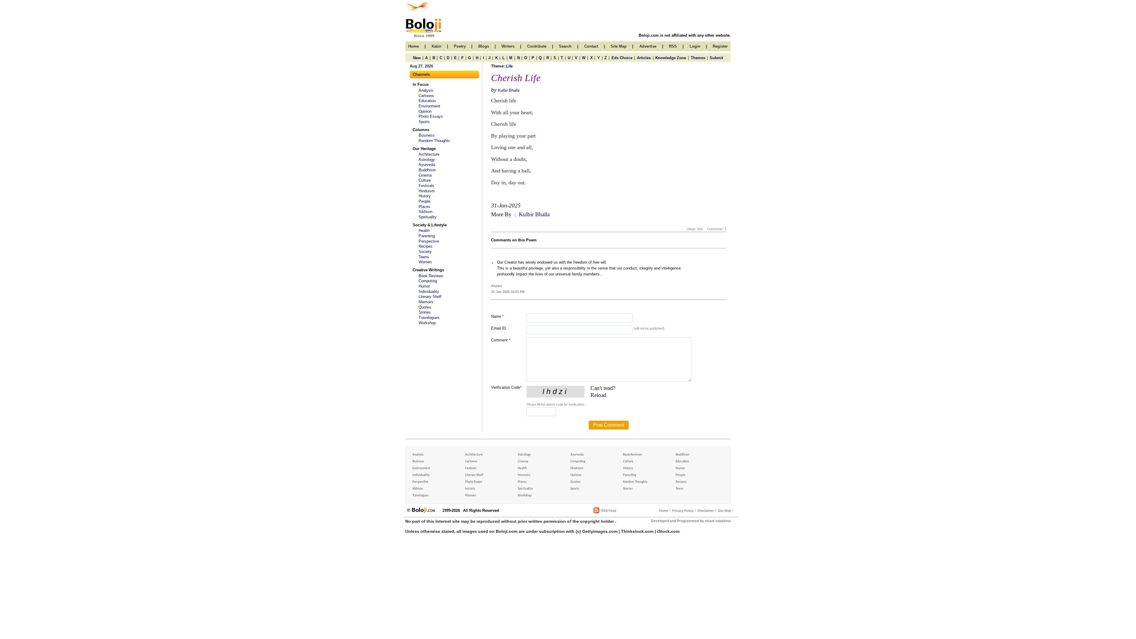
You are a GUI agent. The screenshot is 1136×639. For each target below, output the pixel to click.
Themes (698, 58)
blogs (483, 46)
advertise (647, 46)
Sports (424, 122)
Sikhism (426, 211)
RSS (673, 46)
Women (425, 262)
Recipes (426, 246)
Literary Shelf (430, 296)
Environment (429, 106)
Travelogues (429, 317)
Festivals (426, 185)
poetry (460, 46)
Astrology (427, 159)
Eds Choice (621, 58)
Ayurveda (427, 164)
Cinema (425, 175)
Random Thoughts (434, 140)
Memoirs (426, 302)
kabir (436, 46)
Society (425, 251)
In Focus (421, 84)
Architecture (429, 154)
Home (663, 510)
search (565, 46)
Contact (591, 46)
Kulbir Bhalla (508, 90)
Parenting (427, 236)
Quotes (425, 307)
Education (427, 101)
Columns (421, 130)
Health (424, 230)
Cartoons (426, 95)
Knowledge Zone (670, 58)
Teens (424, 257)
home (413, 46)
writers (507, 46)
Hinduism (427, 191)
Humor (424, 286)
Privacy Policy (683, 510)
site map (619, 46)
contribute (536, 46)
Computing (428, 281)
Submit (716, 58)
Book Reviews (431, 276)
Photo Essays (431, 116)
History (425, 196)
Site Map (724, 510)
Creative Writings (428, 270)
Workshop (427, 323)
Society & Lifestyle (430, 225)
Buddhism (427, 170)
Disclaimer (706, 510)
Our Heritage (424, 148)
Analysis (426, 90)
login (695, 46)
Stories (425, 312)
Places (424, 206)
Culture (425, 180)
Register (720, 46)
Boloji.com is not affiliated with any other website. (685, 35)
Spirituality (428, 217)
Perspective (429, 241)
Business (427, 135)
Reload (598, 395)
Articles (644, 58)
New (417, 58)
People (424, 201)
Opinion (425, 111)
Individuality (429, 291)
